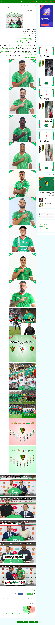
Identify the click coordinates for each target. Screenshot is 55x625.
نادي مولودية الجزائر (43, 1)
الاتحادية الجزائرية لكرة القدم (19, 49)
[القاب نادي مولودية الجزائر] (41, 205)
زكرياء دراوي (4, 55)
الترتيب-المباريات (44, 224)
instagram (51, 216)
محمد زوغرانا (33, 52)
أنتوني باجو (5, 52)
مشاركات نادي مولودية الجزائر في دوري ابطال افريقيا (47, 193)
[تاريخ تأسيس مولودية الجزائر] (41, 200)
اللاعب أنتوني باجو (18, 45)
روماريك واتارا (25, 52)
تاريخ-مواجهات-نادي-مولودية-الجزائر (44, 228)
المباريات (27, 1)
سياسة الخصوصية (20, 622)
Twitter (25, 593)
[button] (2, 2)
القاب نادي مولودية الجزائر (47, 203)
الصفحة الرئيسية (33, 5)
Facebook (20, 593)
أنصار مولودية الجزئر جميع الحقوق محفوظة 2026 (27, 623)
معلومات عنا (31, 622)
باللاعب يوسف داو (13, 48)
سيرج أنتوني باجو (15, 13)
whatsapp (43, 216)
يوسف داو (18, 52)
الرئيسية (49, 1)
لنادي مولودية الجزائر (24, 40)
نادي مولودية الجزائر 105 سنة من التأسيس (30, 614)
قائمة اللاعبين (22, 1)
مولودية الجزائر (26, 45)
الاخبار (29, 5)
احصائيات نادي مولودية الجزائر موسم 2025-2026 (15, 614)
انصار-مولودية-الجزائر (42, 226)
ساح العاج (30, 54)
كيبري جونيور (11, 52)
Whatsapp (29, 593)
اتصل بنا (26, 622)
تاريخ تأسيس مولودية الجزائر (48, 198)
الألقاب (36, 1)
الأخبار (32, 1)
